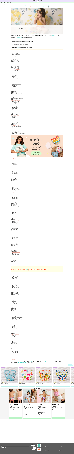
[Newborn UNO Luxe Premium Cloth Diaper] (9, 375)
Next (73, 374)
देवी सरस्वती (17, 70)
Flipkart (23, 362)
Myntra (21, 362)
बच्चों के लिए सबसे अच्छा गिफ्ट (47, 361)
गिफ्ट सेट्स (27, 269)
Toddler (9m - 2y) (7, 2)
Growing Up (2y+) (10, 2)
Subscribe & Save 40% (47, 447)
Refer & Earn (46, 446)
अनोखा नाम (18, 47)
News (59, 451)
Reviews (45, 451)
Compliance (46, 453)
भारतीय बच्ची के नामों (54, 35)
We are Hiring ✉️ (60, 446)
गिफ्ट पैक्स (16, 270)
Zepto (27, 362)
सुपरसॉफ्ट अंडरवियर (18, 361)
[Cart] (72, 3)
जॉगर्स (25, 361)
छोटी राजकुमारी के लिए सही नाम (19, 37)
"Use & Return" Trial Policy (61, 447)
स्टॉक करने (26, 270)
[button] (25, 4)
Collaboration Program (47, 449)
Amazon (19, 362)
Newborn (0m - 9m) (3, 2)
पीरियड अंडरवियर (31, 361)
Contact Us (60, 449)
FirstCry (25, 362)
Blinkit (29, 362)
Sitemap (60, 450)
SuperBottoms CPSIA (47, 450)
